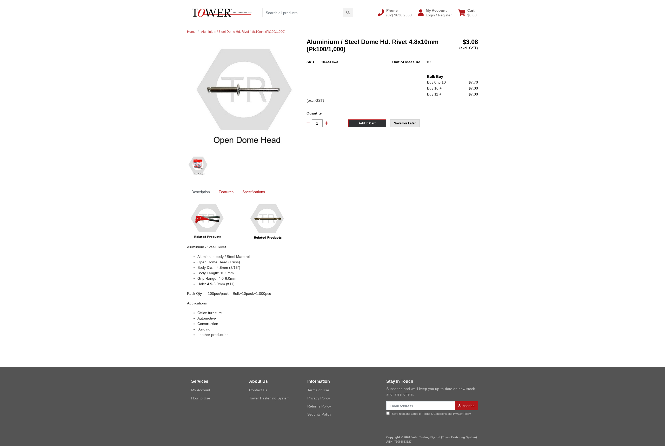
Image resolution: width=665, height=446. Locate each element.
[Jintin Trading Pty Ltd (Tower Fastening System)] (221, 12)
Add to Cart (367, 123)
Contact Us (258, 390)
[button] (395, 12)
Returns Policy (319, 406)
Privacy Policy (318, 398)
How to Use (200, 398)
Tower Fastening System (269, 398)
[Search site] (348, 12)
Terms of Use (318, 390)
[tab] (200, 192)
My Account (200, 390)
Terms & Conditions (434, 413)
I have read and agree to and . (430, 413)
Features (226, 192)
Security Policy (319, 414)
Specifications (253, 192)
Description (200, 192)
